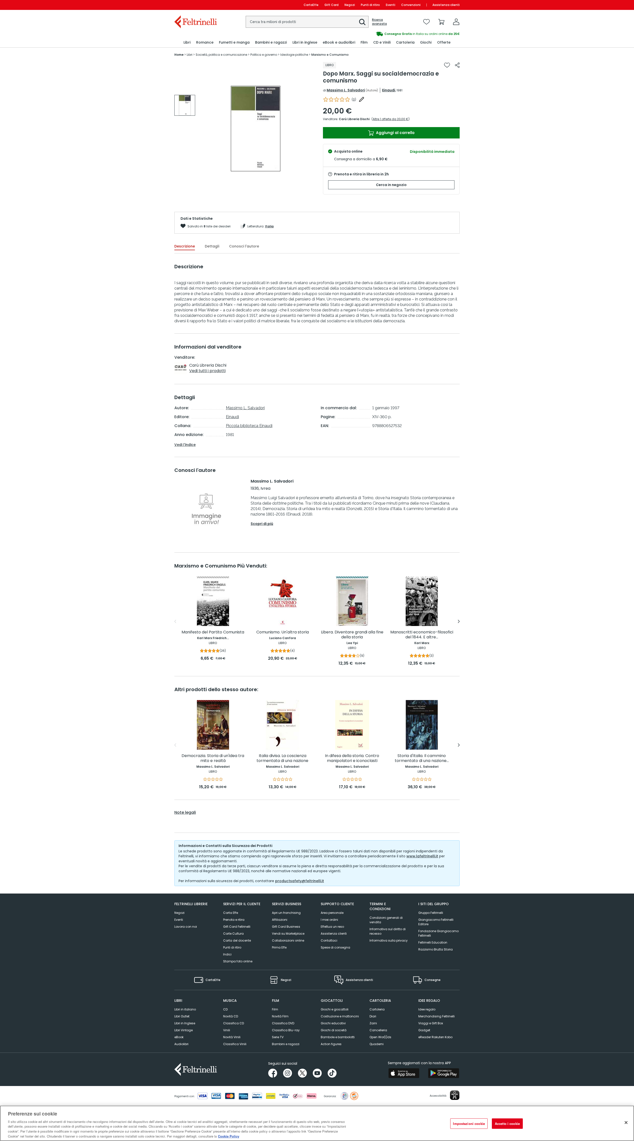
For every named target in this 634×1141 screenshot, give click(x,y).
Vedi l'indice (185, 444)
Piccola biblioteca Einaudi (249, 425)
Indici (227, 954)
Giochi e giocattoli (334, 1009)
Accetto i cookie (507, 1123)
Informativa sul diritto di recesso (388, 931)
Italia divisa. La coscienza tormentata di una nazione (282, 758)
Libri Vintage (183, 1030)
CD (225, 1009)
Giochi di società (333, 1030)
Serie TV (278, 1037)
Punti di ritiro (370, 5)
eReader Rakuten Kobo (435, 1037)
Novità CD (230, 1016)
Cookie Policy (228, 1136)
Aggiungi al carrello (395, 132)
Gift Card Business (286, 926)
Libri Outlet (181, 1016)
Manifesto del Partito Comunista (213, 632)
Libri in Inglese (184, 1023)
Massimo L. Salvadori (346, 90)
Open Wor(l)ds (380, 1037)
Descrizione (184, 246)
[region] (317, 1123)
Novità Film (280, 1016)
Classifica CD (233, 1023)
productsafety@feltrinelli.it (299, 880)
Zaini (373, 1023)
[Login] (456, 21)
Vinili (226, 1030)
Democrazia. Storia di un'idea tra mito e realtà (213, 758)
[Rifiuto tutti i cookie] (626, 1122)
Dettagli (212, 246)
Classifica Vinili (234, 1044)
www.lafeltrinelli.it (422, 856)
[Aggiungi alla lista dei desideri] (447, 65)
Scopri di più (262, 523)
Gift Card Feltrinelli (236, 926)
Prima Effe (279, 947)
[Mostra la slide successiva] (458, 621)
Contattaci (329, 940)
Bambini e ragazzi (285, 1044)
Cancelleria (378, 1030)
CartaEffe (311, 5)
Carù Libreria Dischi (354, 119)
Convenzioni (411, 5)
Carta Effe (230, 913)
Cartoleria (377, 1009)
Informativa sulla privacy (389, 940)
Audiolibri (181, 1044)
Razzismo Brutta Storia (435, 949)
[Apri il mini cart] (441, 21)
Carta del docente (237, 940)
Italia (269, 226)
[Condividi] (457, 65)
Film (275, 1009)
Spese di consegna (335, 947)
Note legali (185, 812)
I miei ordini (329, 920)
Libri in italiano (185, 1009)
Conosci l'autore (244, 246)
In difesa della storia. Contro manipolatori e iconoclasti (352, 758)
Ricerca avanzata (379, 22)
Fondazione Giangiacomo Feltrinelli (438, 933)
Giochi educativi (333, 1023)
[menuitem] (187, 42)
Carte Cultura (233, 933)
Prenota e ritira (233, 920)
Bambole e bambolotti (338, 1037)
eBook (179, 1037)
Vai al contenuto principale (195, 5)
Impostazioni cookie (469, 1123)
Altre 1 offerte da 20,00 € (390, 119)
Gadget (424, 1030)
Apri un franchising (286, 913)
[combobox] (307, 22)
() (354, 99)
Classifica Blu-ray (286, 1030)
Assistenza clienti (446, 5)
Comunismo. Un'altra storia (282, 632)
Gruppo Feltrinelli (430, 913)
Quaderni (377, 1044)
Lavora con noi (185, 926)
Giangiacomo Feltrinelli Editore (435, 922)
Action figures (331, 1044)
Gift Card (331, 5)
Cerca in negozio (391, 184)
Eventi (390, 5)
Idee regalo (426, 1009)
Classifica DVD (283, 1023)
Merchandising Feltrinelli (436, 1016)
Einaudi (388, 90)
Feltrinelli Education (432, 942)
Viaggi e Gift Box (430, 1023)
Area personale (332, 913)
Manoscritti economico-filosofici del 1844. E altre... (421, 635)
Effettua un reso (332, 926)
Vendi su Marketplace (288, 933)
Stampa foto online (237, 961)
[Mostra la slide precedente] (175, 621)
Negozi (349, 5)
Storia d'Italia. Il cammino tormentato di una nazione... (422, 758)
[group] (388, 34)
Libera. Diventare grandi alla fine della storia (352, 635)
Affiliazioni (279, 920)
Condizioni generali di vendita (386, 920)
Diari (373, 1016)
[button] (362, 22)
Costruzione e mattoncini (340, 1016)
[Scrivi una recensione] (362, 99)
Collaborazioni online (288, 940)
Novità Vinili (231, 1037)
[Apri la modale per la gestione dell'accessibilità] (455, 1095)
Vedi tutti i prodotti (207, 371)
